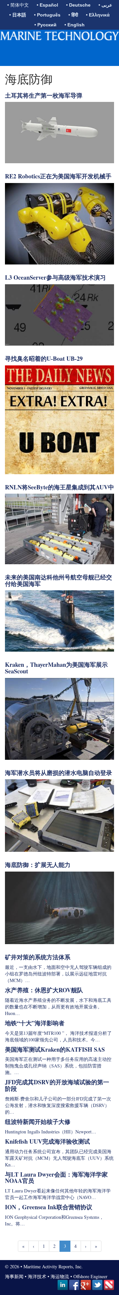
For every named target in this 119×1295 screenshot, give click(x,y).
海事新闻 (14, 1276)
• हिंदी (73, 14)
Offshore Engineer (90, 1276)
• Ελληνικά (98, 14)
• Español (47, 5)
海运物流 (60, 1276)
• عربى (105, 5)
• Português (47, 14)
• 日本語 (17, 14)
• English (74, 24)
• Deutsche (78, 5)
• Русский (45, 24)
